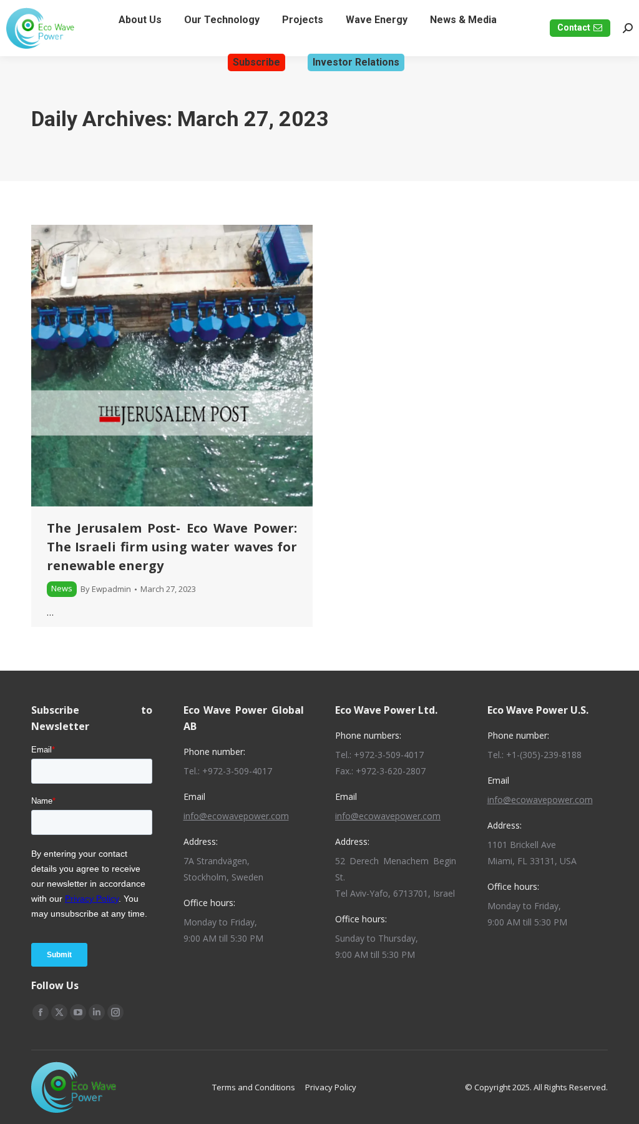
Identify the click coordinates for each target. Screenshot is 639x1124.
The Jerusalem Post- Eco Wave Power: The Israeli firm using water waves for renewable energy (172, 547)
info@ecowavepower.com (236, 816)
